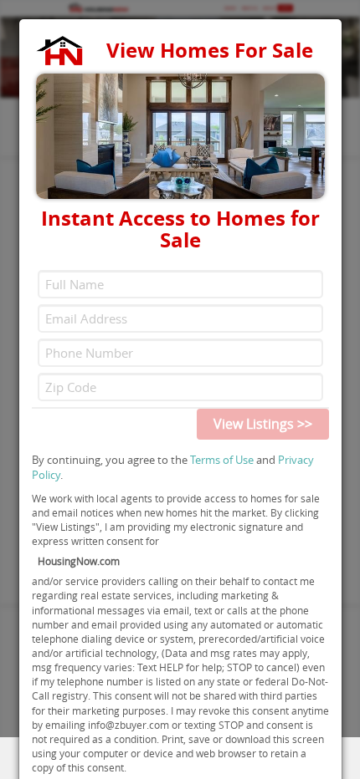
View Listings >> (262, 424)
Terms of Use (222, 459)
